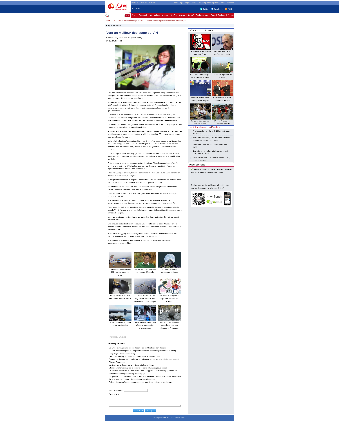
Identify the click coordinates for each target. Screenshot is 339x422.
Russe (194, 3)
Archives (152, 3)
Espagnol (201, 3)
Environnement (202, 15)
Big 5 (181, 3)
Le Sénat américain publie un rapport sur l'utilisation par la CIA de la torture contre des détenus (173, 21)
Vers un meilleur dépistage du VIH (123, 21)
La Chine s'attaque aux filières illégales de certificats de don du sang (137, 348)
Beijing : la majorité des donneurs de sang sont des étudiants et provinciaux (140, 382)
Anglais (187, 3)
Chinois (175, 3)
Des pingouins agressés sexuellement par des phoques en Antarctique (169, 325)
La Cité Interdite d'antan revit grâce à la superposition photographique (145, 325)
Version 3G (135, 3)
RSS (230, 9)
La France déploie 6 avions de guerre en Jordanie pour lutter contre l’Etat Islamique (145, 298)
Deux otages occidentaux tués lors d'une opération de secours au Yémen (211, 152)
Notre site (143, 3)
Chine (134, 15)
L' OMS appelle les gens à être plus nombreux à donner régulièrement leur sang (142, 351)
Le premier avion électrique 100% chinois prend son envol (120, 272)
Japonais (209, 3)
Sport (213, 15)
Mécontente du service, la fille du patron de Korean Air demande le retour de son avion (211, 139)
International (155, 15)
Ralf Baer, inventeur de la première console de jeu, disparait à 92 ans (211, 159)
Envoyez (122, 337)
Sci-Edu (173, 15)
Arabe (216, 3)
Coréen (223, 3)
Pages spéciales (197, 165)
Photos (231, 15)
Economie (143, 15)
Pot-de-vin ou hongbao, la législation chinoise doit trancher (169, 298)
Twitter (206, 9)
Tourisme (222, 15)
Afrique (165, 15)
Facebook (218, 9)
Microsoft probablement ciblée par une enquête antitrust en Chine (200, 100)
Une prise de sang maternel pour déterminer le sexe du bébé (134, 356)
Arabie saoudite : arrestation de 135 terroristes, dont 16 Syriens (211, 132)
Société (190, 15)
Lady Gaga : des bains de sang (122, 353)
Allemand (230, 3)
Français (109, 25)
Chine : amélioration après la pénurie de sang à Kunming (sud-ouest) (138, 368)
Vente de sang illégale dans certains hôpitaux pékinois (131, 365)
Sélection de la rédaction (201, 30)
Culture (182, 15)
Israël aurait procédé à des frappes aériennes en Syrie (210, 145)
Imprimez (113, 337)
